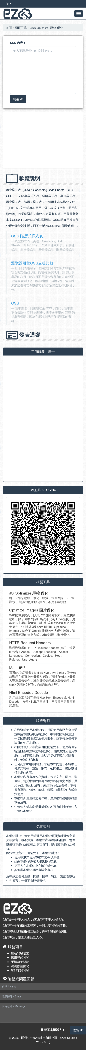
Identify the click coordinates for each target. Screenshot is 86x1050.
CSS (15, 303)
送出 (76, 1030)
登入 (9, 4)
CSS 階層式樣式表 (27, 235)
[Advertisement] (43, 140)
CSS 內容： (18, 43)
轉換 (16, 99)
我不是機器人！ (54, 1029)
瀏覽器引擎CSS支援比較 (32, 262)
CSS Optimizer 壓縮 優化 (46, 27)
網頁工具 (21, 27)
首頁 (9, 27)
